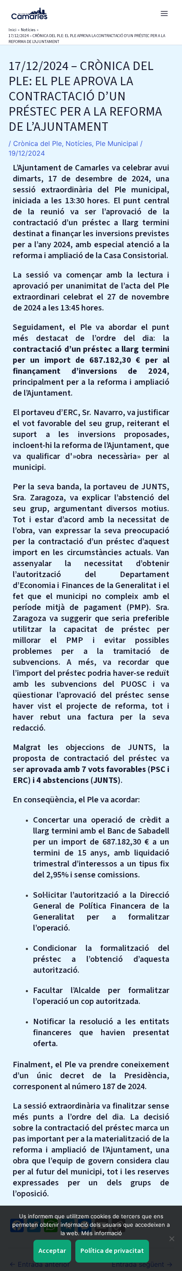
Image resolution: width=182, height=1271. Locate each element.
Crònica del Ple (37, 143)
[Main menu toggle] (164, 13)
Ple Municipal (117, 143)
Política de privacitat (112, 1250)
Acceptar (52, 1250)
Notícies (79, 143)
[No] (171, 1238)
